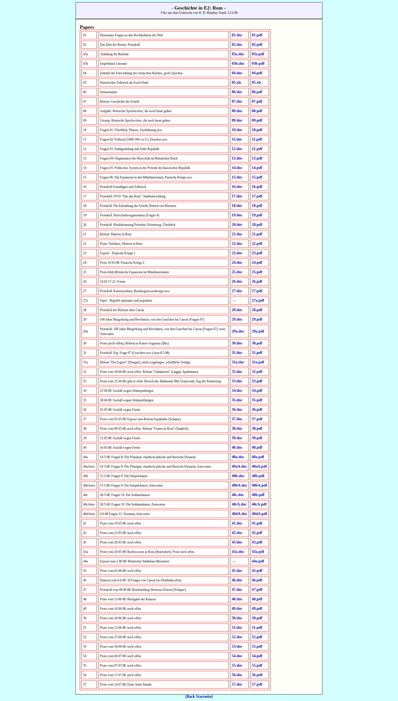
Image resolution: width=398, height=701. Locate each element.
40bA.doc (239, 485)
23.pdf (257, 253)
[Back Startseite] (199, 697)
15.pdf (257, 177)
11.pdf (257, 139)
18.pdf (257, 206)
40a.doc (238, 457)
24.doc (237, 262)
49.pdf (257, 609)
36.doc (237, 409)
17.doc (237, 196)
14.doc (237, 168)
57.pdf (257, 684)
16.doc (237, 187)
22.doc (237, 244)
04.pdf (257, 73)
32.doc (237, 372)
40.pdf (257, 447)
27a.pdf (258, 300)
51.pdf (257, 627)
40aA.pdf (259, 466)
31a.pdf (258, 362)
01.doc (237, 35)
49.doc (237, 609)
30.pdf (257, 343)
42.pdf (257, 533)
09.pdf (257, 120)
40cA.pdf (259, 504)
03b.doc (238, 63)
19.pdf (257, 215)
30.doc (237, 343)
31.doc (237, 353)
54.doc (237, 656)
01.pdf (257, 35)
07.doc (237, 101)
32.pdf (257, 372)
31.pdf (257, 353)
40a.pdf (258, 457)
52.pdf (257, 637)
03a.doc (238, 54)
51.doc (237, 627)
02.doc (237, 45)
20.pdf (257, 225)
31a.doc (238, 362)
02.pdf (257, 45)
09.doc (237, 120)
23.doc (237, 253)
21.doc (237, 234)
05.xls (236, 82)
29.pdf (257, 319)
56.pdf (257, 675)
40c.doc (238, 495)
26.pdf (257, 281)
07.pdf (257, 101)
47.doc (237, 590)
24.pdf (257, 262)
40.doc (237, 447)
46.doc (237, 580)
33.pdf (257, 381)
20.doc (237, 225)
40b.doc (238, 476)
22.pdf (257, 244)
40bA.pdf (259, 485)
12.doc (237, 149)
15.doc (237, 177)
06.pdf (257, 92)
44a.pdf (258, 561)
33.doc (237, 381)
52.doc (237, 637)
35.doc (237, 400)
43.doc (237, 542)
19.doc (237, 215)
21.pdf (257, 234)
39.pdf (257, 438)
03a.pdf (258, 54)
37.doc (237, 419)
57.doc (237, 684)
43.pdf (257, 542)
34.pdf (257, 391)
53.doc (237, 646)
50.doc (237, 618)
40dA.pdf (259, 514)
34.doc (237, 391)
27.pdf (257, 291)
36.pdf (257, 409)
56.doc (237, 675)
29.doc (237, 319)
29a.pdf (258, 331)
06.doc (237, 92)
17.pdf (257, 196)
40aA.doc (239, 466)
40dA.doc (239, 514)
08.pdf (257, 111)
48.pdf (257, 599)
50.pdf (257, 618)
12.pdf (257, 149)
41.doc (237, 523)
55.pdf (257, 665)
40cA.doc (239, 504)
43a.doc (238, 552)
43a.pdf (258, 552)
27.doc (237, 291)
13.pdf (257, 158)
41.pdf (257, 523)
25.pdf (257, 272)
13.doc (237, 158)
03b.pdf (258, 63)
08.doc (237, 111)
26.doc (237, 281)
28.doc (237, 310)
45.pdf (257, 571)
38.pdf (257, 428)
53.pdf (257, 646)
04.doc (237, 73)
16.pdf (257, 187)
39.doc (237, 438)
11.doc (237, 139)
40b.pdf (258, 476)
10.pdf (257, 130)
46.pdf (257, 580)
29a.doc (238, 331)
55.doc (237, 665)
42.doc (237, 533)
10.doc (237, 130)
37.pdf (257, 419)
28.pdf (257, 310)
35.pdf (257, 400)
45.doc (237, 571)
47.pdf (257, 590)
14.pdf (257, 168)
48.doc (237, 599)
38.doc (237, 428)
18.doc (237, 206)
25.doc (237, 272)
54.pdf (257, 656)
